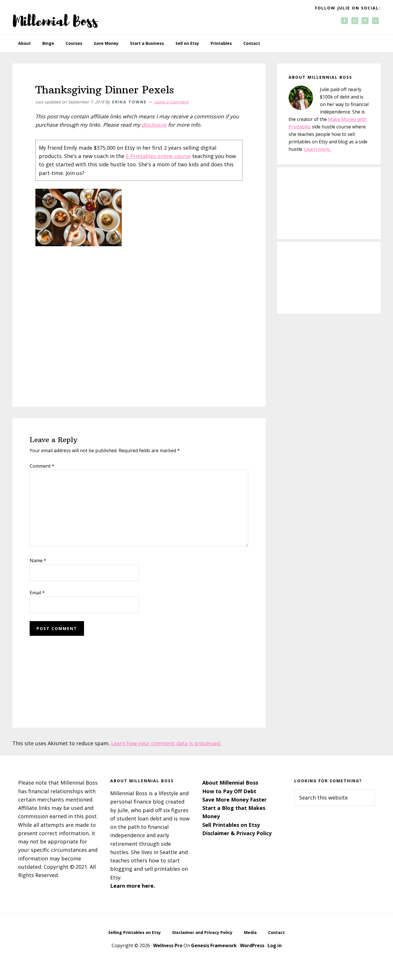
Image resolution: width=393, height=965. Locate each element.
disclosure (154, 124)
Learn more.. (317, 149)
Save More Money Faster (234, 799)
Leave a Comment (171, 102)
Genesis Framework (214, 945)
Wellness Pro (167, 945)
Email (37, 593)
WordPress (252, 945)
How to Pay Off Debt (229, 791)
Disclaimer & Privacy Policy (237, 833)
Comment (42, 466)
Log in (275, 945)
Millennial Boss (55, 17)
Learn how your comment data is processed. (166, 743)
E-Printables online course (158, 156)
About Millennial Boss (230, 782)
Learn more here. (132, 885)
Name (38, 560)
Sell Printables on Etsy (231, 824)
